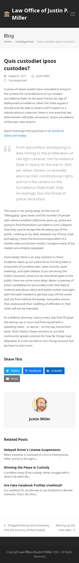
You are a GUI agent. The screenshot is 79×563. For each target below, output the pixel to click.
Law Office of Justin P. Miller (40, 14)
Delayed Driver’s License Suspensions (32, 450)
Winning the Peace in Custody (26, 467)
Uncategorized (18, 80)
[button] (72, 14)
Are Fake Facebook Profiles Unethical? (33, 485)
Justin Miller (43, 76)
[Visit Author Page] (39, 404)
